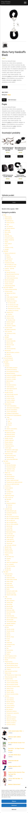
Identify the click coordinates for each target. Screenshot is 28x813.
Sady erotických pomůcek (11, 671)
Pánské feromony (10, 276)
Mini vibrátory (9, 709)
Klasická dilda (9, 606)
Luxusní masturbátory (11, 411)
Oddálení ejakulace (9, 440)
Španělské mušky (10, 469)
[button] (26, 787)
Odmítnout (14, 805)
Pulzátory (8, 715)
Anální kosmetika (10, 577)
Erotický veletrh (8, 327)
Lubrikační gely (8, 509)
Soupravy (8, 652)
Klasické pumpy (10, 457)
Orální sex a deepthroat (12, 562)
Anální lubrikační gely (11, 511)
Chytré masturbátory (11, 406)
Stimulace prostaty (11, 593)
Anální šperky (9, 585)
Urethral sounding (10, 566)
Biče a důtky (8, 232)
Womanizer (9, 356)
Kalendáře (8, 499)
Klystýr (8, 589)
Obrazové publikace (11, 503)
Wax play (8, 568)
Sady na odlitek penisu (11, 617)
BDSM (4, 215)
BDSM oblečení (8, 219)
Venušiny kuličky (9, 679)
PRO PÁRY (5, 461)
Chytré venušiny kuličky (12, 680)
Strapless (8, 669)
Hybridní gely (9, 526)
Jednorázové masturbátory (12, 408)
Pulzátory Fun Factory (13, 310)
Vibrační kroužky (10, 402)
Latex (7, 224)
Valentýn (8, 346)
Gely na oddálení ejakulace (12, 518)
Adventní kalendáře (11, 341)
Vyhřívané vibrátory (11, 724)
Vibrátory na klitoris (11, 722)
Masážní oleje (8, 547)
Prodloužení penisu (9, 446)
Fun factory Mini (12, 303)
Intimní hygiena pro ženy (11, 656)
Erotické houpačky (9, 238)
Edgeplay (8, 558)
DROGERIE (5, 251)
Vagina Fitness (10, 688)
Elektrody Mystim (10, 476)
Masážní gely (9, 530)
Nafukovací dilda (10, 610)
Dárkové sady (9, 343)
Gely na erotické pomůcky (12, 516)
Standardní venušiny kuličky (13, 686)
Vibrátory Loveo (10, 316)
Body (7, 627)
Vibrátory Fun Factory (11, 301)
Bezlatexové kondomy (11, 369)
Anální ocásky (9, 581)
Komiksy (10, 507)
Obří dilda (8, 614)
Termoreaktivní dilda (11, 621)
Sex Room (8, 493)
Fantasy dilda (9, 602)
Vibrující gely (9, 543)
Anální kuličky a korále (11, 579)
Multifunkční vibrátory (11, 711)
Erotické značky (8, 291)
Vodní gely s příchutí (11, 545)
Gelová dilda (9, 604)
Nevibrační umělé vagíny (12, 449)
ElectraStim (9, 474)
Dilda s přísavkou (10, 600)
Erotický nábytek (9, 488)
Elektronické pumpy (11, 455)
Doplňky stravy (8, 261)
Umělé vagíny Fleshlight (12, 297)
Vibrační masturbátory (11, 428)
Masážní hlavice (10, 707)
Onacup (9, 425)
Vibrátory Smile (10, 318)
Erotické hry (8, 486)
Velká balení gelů (10, 541)
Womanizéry (8, 350)
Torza (7, 427)
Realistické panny (10, 436)
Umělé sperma (9, 539)
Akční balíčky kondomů (11, 367)
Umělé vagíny (8, 448)
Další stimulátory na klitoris (12, 352)
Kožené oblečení (10, 222)
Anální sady (9, 583)
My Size (8, 383)
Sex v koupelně (10, 564)
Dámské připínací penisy (12, 663)
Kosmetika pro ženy (11, 266)
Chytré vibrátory (10, 698)
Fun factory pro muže (13, 304)
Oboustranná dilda (10, 612)
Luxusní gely (9, 528)
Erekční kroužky (10, 396)
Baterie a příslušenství (10, 253)
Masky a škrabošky (9, 240)
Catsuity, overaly (10, 629)
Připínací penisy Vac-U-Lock (13, 667)
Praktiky (7, 554)
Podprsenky (9, 642)
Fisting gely (9, 514)
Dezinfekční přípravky (11, 513)
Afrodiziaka (7, 463)
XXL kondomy (9, 390)
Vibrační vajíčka (10, 692)
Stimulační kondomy (11, 385)
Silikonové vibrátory (11, 719)
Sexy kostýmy (9, 650)
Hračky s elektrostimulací (12, 480)
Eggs (9, 421)
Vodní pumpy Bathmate (12, 459)
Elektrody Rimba (10, 478)
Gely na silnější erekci (11, 522)
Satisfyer (8, 354)
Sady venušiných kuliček (12, 684)
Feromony (7, 270)
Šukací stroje (8, 673)
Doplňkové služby (9, 360)
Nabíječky (8, 257)
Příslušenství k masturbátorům (13, 415)
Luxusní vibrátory (10, 705)
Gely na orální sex (10, 520)
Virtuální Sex (8, 570)
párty (14, 80)
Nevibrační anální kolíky (11, 591)
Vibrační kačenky (10, 299)
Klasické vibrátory (10, 701)
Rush (7, 295)
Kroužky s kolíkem (10, 400)
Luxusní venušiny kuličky (12, 682)
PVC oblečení (9, 226)
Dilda (6, 596)
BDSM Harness (9, 220)
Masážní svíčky (8, 549)
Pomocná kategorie (8, 358)
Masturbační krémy (11, 532)
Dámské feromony (10, 272)
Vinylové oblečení (10, 228)
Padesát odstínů (9, 551)
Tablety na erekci (10, 471)
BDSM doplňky (8, 217)
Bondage (7, 234)
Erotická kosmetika (9, 262)
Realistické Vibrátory (11, 717)
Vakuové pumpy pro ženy (11, 677)
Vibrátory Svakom (10, 322)
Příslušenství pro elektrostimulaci (14, 482)
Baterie (8, 255)
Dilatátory (7, 364)
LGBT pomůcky (8, 331)
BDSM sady (7, 230)
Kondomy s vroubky (11, 379)
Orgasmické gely (10, 535)
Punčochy (8, 646)
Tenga (7, 417)
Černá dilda (9, 598)
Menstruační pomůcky (10, 658)
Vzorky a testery (9, 283)
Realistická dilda (10, 616)
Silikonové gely (9, 537)
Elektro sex (7, 472)
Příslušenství (9, 259)
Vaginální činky (9, 690)
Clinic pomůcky (8, 236)
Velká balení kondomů (11, 388)
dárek (3, 78)
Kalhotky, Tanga (10, 637)
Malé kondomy (9, 381)
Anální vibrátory (10, 587)
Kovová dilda (9, 608)
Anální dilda (9, 575)
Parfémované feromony (12, 278)
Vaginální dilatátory (10, 623)
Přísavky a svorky (9, 247)
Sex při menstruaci (9, 282)
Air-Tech (10, 419)
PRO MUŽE (5, 362)
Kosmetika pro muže (11, 264)
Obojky (6, 241)
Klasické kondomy (10, 373)
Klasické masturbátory (11, 409)
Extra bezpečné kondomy (12, 371)
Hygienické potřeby (9, 495)
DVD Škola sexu (10, 556)
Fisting (8, 560)
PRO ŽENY (5, 572)
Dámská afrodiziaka (11, 465)
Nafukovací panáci (10, 432)
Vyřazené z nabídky (11, 325)
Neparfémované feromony (12, 274)
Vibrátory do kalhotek (11, 720)
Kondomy (7, 366)
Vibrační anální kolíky (11, 595)
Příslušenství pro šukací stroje (13, 675)
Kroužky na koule (10, 398)
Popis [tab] (4, 100)
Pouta (9, 94)
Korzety (8, 638)
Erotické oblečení (9, 625)
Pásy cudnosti (8, 243)
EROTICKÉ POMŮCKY (8, 287)
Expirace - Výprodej (9, 268)
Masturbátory (8, 404)
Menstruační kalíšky (9, 280)
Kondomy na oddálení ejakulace (14, 375)
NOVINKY (7, 337)
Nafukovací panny (9, 430)
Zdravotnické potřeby (10, 285)
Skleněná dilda (9, 619)
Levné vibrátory (10, 703)
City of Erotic (5, 2)
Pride (7, 335)
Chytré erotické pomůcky (11, 289)
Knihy (7, 501)
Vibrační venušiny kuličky (12, 694)
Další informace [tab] (12, 100)
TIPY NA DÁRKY (8, 339)
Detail (4, 87)
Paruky (6, 659)
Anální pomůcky (8, 574)
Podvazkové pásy (10, 644)
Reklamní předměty (11, 329)
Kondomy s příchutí (11, 377)
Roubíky (7, 249)
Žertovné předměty (11, 348)
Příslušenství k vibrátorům (12, 713)
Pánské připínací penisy (12, 665)
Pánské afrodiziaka (10, 467)
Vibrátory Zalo (9, 324)
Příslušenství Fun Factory (14, 308)
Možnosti (14, 809)
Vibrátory (10, 314)
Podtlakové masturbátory (12, 413)
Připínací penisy (8, 661)
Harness (8, 635)
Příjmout (14, 801)
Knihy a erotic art (9, 497)
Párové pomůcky (9, 553)
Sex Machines (9, 491)
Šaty (7, 648)
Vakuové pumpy (9, 453)
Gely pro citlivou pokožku (12, 524)
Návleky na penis (9, 438)
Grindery (8, 490)
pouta (9, 76)
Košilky (8, 640)
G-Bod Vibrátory (10, 700)
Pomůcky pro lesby (11, 333)
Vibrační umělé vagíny (11, 451)
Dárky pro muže (10, 344)
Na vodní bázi (9, 533)
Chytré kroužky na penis (12, 394)
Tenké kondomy (10, 386)
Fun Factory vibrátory (13, 306)
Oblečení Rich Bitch (11, 293)
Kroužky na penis (9, 392)
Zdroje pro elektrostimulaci (12, 484)
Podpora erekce (8, 444)
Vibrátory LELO (9, 312)
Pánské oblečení (9, 442)
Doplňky (8, 633)
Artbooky (10, 505)
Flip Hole (10, 423)
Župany (8, 654)
